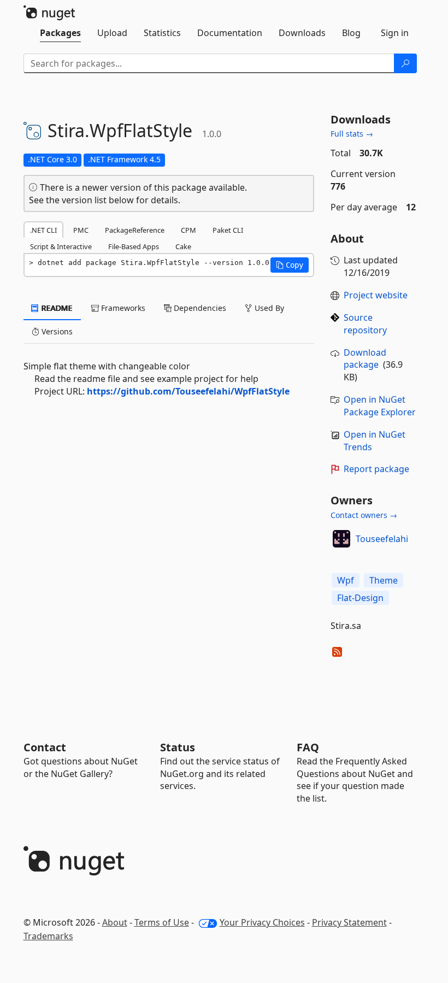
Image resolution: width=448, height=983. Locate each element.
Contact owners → (364, 515)
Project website (376, 295)
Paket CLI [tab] (228, 230)
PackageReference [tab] (134, 230)
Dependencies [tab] (199, 308)
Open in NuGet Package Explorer (380, 405)
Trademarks (48, 936)
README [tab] (56, 308)
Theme (383, 580)
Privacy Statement (349, 922)
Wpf (345, 580)
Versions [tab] (56, 331)
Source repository (365, 323)
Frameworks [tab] (122, 308)
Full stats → (352, 133)
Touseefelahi (382, 539)
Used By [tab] (268, 308)
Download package (365, 358)
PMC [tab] (81, 230)
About (114, 922)
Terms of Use (161, 922)
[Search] (405, 63)
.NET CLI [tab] (43, 230)
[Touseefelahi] (341, 539)
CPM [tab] (188, 230)
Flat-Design (360, 598)
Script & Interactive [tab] (61, 246)
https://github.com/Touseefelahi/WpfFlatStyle (188, 391)
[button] (289, 265)
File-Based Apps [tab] (133, 246)
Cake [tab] (183, 246)
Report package (376, 469)
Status (177, 747)
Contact (44, 747)
